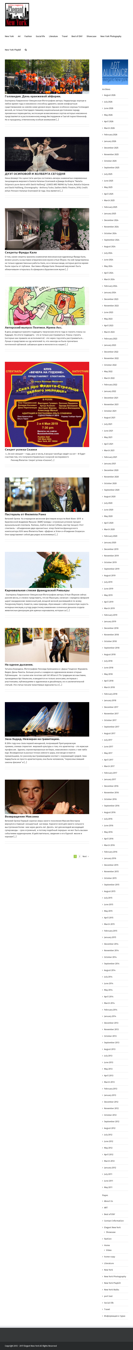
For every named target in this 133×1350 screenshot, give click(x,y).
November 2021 (111, 404)
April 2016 (108, 838)
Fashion (108, 1239)
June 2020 (108, 509)
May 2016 (108, 832)
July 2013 (108, 1055)
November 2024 (111, 226)
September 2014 (111, 963)
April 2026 (108, 121)
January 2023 (110, 345)
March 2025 (109, 200)
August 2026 (109, 95)
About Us (108, 1201)
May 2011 (108, 1187)
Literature (109, 1263)
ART (106, 1207)
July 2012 (108, 1134)
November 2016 (111, 792)
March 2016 (109, 845)
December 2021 (111, 398)
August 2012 (109, 1128)
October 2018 (110, 641)
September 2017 (111, 727)
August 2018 (109, 654)
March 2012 (109, 1161)
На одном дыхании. (19, 664)
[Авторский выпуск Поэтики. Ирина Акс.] (47, 306)
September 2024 (111, 240)
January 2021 (110, 463)
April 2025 (108, 194)
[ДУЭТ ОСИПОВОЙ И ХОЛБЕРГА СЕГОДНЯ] (47, 154)
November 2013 (111, 1029)
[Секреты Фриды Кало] (47, 229)
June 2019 (108, 588)
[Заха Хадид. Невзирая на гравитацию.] (47, 719)
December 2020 (111, 470)
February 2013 (110, 1088)
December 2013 (111, 1023)
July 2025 (108, 174)
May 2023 (108, 319)
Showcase (110, 1232)
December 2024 (111, 220)
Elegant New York (112, 1227)
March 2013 (109, 1082)
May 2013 (108, 1069)
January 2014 (110, 1016)
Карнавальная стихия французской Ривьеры (37, 590)
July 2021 (108, 424)
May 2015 (108, 911)
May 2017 (108, 753)
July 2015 (108, 898)
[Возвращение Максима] (47, 797)
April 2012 (108, 1154)
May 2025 (108, 187)
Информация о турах (114, 1316)
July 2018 (108, 661)
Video (109, 1250)
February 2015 (110, 931)
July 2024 (108, 253)
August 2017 (109, 733)
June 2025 (108, 181)
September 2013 (111, 1042)
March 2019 (109, 608)
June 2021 (108, 431)
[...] (57, 119)
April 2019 (108, 602)
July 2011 (108, 1174)
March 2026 (109, 128)
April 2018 (108, 681)
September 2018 (111, 648)
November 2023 (111, 305)
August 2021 (109, 417)
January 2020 (110, 542)
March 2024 (109, 279)
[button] (26, 49)
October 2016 (110, 799)
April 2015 (108, 917)
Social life (109, 1303)
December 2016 (111, 786)
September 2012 (111, 1121)
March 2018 (109, 687)
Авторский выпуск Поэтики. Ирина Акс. (33, 327)
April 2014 (108, 996)
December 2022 (111, 352)
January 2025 (110, 213)
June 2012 (108, 1141)
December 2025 (111, 148)
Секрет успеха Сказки (21, 449)
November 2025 (111, 154)
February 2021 (110, 457)
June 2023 (108, 312)
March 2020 (109, 529)
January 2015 (110, 937)
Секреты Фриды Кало (21, 252)
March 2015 (109, 924)
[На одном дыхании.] (47, 645)
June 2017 (108, 746)
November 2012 (111, 1108)
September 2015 (111, 884)
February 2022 (110, 384)
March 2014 (109, 1003)
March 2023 (109, 332)
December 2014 (111, 944)
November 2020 (111, 477)
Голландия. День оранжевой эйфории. (33, 96)
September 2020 (111, 490)
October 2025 (110, 161)
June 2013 (108, 1062)
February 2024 (110, 286)
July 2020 (108, 503)
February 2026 (110, 134)
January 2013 (110, 1095)
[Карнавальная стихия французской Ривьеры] (47, 570)
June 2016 (108, 825)
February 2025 (110, 207)
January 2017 (110, 779)
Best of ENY (109, 1214)
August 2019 (109, 575)
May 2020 (108, 516)
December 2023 (111, 299)
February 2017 (110, 773)
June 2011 (108, 1181)
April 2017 (108, 760)
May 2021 (108, 437)
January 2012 (110, 1167)
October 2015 (110, 878)
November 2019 (111, 555)
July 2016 (108, 819)
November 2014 (111, 950)
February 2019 (110, 615)
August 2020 (109, 496)
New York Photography (115, 1276)
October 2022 (110, 365)
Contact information (114, 1221)
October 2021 (110, 411)
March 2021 (109, 450)
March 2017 (109, 766)
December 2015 (111, 865)
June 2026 (108, 108)
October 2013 (110, 1036)
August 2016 (109, 812)
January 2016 (110, 858)
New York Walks (111, 1289)
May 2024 (108, 266)
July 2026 (108, 102)
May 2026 (108, 115)
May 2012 (108, 1148)
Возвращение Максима (22, 816)
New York (108, 1270)
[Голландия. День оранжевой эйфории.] (47, 76)
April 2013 (108, 1075)
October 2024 (110, 233)
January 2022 (110, 391)
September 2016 (111, 805)
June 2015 (108, 904)
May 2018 (108, 674)
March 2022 (109, 378)
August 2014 (109, 970)
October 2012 (110, 1115)
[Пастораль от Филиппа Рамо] (47, 494)
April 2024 (108, 273)
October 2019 (110, 562)
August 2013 (109, 1049)
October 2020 (110, 483)
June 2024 (108, 259)
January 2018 (110, 700)
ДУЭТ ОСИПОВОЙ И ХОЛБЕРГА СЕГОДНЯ (35, 173)
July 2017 (108, 740)
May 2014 (108, 990)
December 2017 (111, 707)
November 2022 (111, 358)
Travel (107, 1309)
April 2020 (108, 523)
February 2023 (110, 338)
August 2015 (109, 891)
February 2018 (110, 694)
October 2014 (110, 957)
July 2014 (108, 977)
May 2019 (108, 595)
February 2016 (110, 852)
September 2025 (111, 167)
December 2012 (111, 1102)
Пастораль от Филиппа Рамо (25, 514)
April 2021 (108, 444)
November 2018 (111, 634)
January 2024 (110, 292)
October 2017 (110, 720)
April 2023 (108, 325)
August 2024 (109, 246)
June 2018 (108, 667)
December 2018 (111, 628)
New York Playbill (112, 1283)
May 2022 (108, 371)
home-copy (109, 1256)
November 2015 (111, 871)
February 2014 (110, 1010)
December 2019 (111, 549)
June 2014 (108, 983)
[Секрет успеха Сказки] (47, 404)
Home (107, 1245)
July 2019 (108, 582)
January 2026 (110, 141)
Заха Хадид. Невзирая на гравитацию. (32, 739)
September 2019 (111, 569)
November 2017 (111, 713)
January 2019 (110, 621)
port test (108, 1296)
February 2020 (110, 536)
